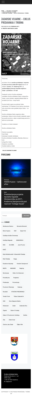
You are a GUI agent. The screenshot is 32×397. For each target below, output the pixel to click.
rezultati (5, 291)
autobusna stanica (8, 226)
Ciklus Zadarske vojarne (9, 150)
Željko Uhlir (20, 324)
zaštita (25, 315)
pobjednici (16, 277)
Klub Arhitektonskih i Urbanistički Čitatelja (14, 254)
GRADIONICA (19, 240)
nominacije (6, 273)
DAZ (15, 231)
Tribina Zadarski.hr (19, 296)
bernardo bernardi (22, 226)
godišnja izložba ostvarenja (10, 235)
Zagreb (5, 310)
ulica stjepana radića (15, 301)
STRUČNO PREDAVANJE (17, 291)
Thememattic (17, 393)
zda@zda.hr (9, 381)
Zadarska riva (23, 306)
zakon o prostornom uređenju (11, 315)
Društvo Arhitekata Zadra (10, 28)
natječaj (22, 268)
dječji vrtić (23, 231)
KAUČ (4, 249)
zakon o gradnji (15, 310)
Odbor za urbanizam (18, 273)
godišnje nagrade (7, 240)
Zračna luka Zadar (8, 324)
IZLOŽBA (11, 245)
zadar (14, 306)
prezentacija (16, 282)
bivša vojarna (6, 231)
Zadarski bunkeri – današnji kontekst (13, 174)
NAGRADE (13, 268)
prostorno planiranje (8, 287)
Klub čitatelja (6, 259)
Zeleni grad (12, 320)
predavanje (6, 282)
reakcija (20, 287)
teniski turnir (6, 296)
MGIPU (4, 268)
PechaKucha (6, 277)
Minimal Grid (5, 393)
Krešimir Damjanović (22, 263)
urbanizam (6, 306)
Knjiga (15, 259)
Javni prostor (21, 245)
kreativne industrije (8, 263)
